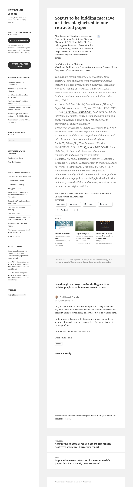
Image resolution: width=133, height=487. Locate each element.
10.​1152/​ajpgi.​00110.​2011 (78, 112)
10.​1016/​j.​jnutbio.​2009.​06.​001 (92, 147)
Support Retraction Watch (20, 65)
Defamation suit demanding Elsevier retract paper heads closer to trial (18, 255)
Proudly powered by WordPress (79, 482)
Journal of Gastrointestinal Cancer (76, 262)
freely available (89, 260)
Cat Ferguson (75, 260)
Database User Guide (15, 158)
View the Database (14, 162)
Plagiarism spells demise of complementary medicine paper (84, 235)
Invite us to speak (14, 236)
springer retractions (104, 262)
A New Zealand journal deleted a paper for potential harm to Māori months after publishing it (18, 265)
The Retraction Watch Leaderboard (16, 83)
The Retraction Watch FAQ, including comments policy (19, 218)
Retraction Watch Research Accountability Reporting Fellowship (18, 194)
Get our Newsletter (19, 41)
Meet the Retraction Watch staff (19, 177)
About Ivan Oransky (16, 185)
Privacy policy (60, 482)
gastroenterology (101, 260)
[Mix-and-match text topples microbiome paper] (64, 226)
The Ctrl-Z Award (14, 213)
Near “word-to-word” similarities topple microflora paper (105, 235)
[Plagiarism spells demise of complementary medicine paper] (84, 226)
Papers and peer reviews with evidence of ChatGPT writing (18, 115)
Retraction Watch (15, 12)
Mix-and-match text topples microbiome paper (63, 235)
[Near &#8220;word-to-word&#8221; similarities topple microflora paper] (105, 226)
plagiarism (92, 262)
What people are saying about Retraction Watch (19, 231)
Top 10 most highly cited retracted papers (18, 96)
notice (67, 64)
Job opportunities (14, 188)
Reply (58, 344)
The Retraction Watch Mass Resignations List (18, 102)
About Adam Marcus (16, 181)
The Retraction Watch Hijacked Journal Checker (19, 108)
